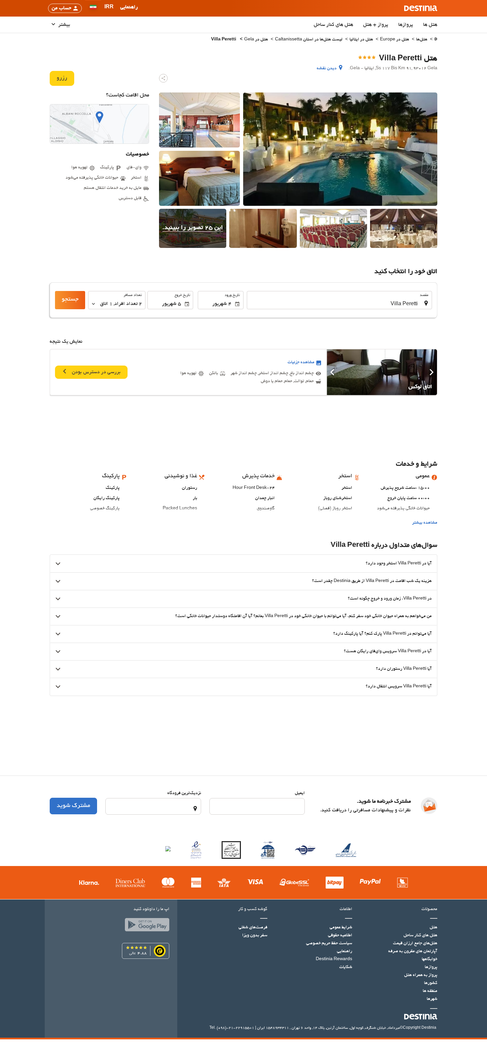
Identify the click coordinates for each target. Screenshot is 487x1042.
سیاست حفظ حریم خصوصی (329, 943)
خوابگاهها (429, 959)
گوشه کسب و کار (252, 909)
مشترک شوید (73, 806)
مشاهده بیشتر (424, 523)
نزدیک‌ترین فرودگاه (184, 793)
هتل (433, 927)
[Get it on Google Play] (145, 926)
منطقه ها (430, 991)
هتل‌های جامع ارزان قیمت (415, 943)
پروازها (405, 25)
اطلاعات (346, 909)
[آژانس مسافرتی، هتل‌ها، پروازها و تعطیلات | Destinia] (420, 8)
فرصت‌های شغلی (253, 927)
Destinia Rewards (334, 959)
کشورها (430, 983)
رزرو (62, 78)
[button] (109, 8)
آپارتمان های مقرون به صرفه (412, 951)
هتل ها (430, 25)
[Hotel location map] (99, 124)
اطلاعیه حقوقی (340, 935)
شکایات (345, 967)
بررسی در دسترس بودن (96, 372)
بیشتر (63, 25)
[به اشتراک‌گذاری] (163, 78)
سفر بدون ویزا (254, 935)
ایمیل (300, 793)
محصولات (429, 909)
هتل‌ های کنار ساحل (333, 25)
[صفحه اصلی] (435, 39)
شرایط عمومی (341, 927)
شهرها (432, 999)
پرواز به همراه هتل (420, 975)
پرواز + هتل (375, 25)
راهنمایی (344, 951)
